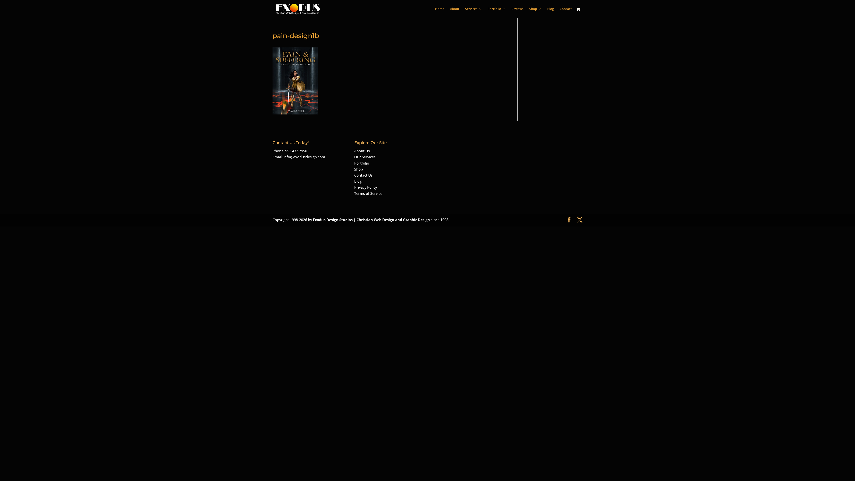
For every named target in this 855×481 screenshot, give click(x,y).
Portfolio (494, 9)
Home (439, 9)
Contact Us (363, 175)
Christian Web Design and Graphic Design (393, 219)
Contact (566, 9)
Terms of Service (368, 193)
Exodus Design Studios (333, 219)
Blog (550, 9)
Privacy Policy (365, 187)
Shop (533, 9)
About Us (362, 151)
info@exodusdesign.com (304, 157)
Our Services (365, 157)
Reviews (517, 9)
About (454, 9)
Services (471, 9)
